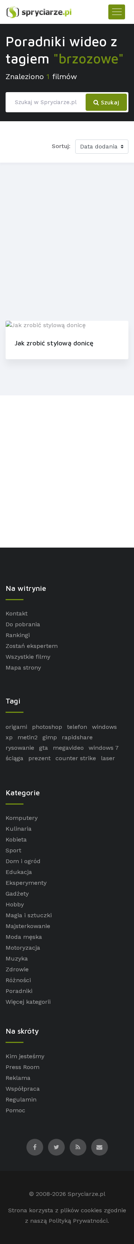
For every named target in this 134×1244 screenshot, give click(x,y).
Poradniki (19, 990)
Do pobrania (23, 624)
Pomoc (15, 1110)
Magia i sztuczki (29, 915)
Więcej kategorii (28, 1001)
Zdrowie (17, 969)
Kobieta (16, 839)
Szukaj (109, 102)
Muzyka (17, 958)
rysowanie (20, 747)
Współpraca (23, 1088)
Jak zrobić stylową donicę (54, 343)
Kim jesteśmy (25, 1056)
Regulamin (21, 1099)
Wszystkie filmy (28, 656)
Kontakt (17, 613)
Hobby (15, 904)
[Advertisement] (67, 240)
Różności (18, 980)
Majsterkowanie (28, 926)
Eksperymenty (26, 882)
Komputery (22, 817)
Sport (13, 850)
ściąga (14, 758)
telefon (77, 726)
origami (16, 726)
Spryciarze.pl (86, 1193)
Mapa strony (23, 667)
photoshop (47, 726)
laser (108, 758)
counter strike (75, 758)
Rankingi (18, 635)
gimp (49, 737)
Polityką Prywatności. (79, 1220)
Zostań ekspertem (32, 645)
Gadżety (17, 893)
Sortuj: (61, 146)
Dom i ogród (23, 861)
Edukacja (19, 871)
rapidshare (77, 737)
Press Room (22, 1067)
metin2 (27, 737)
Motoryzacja (23, 947)
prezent (39, 758)
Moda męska (24, 936)
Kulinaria (19, 828)
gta (43, 747)
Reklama (18, 1077)
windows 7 (104, 747)
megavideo (68, 747)
